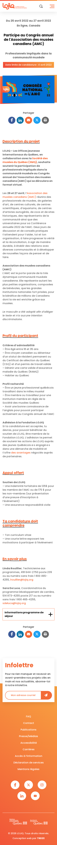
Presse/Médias (28, 736)
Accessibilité (28, 743)
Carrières (29, 749)
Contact (28, 723)
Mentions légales (28, 769)
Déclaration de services (28, 762)
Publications (28, 729)
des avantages (21, 452)
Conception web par (29, 838)
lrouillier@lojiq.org (21, 579)
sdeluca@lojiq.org (14, 603)
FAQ (28, 716)
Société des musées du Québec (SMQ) (25, 160)
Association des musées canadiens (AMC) (25, 195)
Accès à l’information (28, 756)
